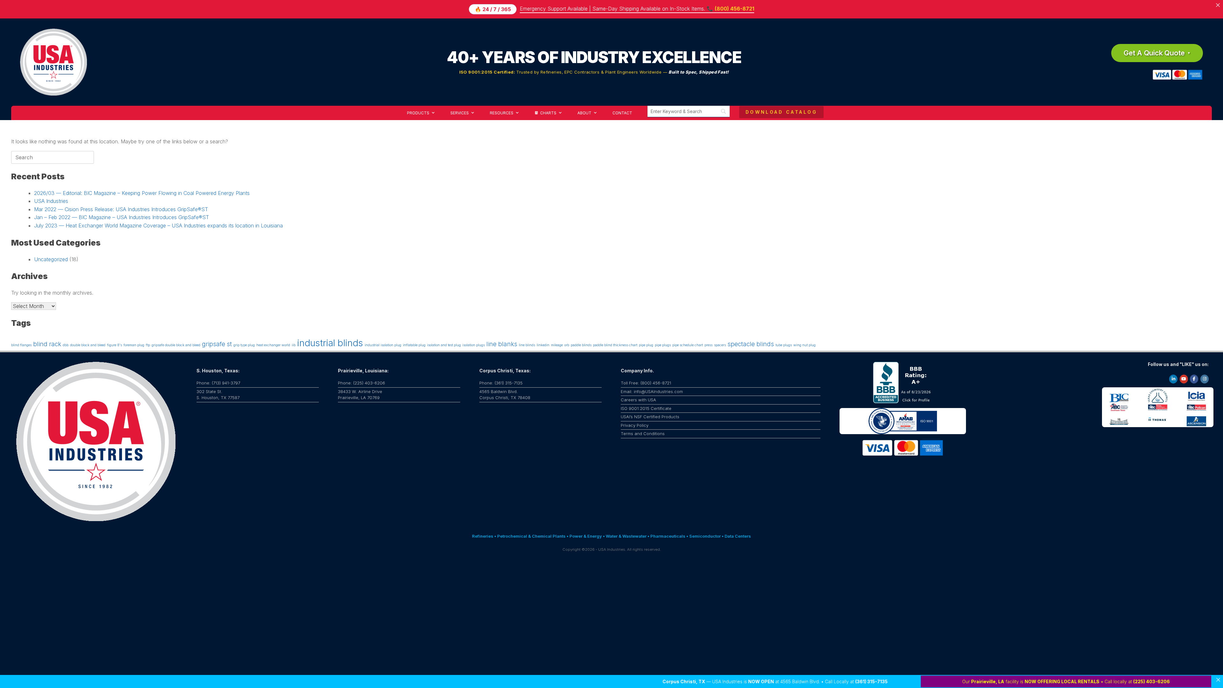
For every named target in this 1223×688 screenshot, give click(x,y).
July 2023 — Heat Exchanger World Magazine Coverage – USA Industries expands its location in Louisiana (158, 225)
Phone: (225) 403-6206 (361, 382)
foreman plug (134, 345)
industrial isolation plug (383, 345)
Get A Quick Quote (1154, 53)
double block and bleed (87, 345)
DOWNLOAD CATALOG (782, 112)
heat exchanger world (273, 345)
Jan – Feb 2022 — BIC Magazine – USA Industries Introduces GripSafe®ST (121, 217)
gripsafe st (217, 344)
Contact (622, 113)
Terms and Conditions (643, 433)
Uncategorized (51, 259)
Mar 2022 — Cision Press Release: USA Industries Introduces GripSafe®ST (121, 209)
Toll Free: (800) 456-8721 (646, 382)
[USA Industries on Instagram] (1204, 379)
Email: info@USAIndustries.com (652, 391)
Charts (548, 113)
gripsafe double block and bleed (176, 345)
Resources (501, 113)
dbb (65, 345)
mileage (557, 345)
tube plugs (784, 345)
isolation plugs (473, 345)
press (708, 345)
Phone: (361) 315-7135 (501, 382)
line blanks (501, 344)
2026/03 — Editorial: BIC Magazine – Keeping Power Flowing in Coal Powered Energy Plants (142, 193)
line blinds (527, 345)
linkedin (543, 345)
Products (418, 113)
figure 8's (114, 345)
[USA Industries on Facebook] (1194, 379)
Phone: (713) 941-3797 (218, 382)
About (584, 113)
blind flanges (21, 345)
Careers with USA (638, 399)
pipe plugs (663, 345)
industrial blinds (330, 342)
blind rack (47, 344)
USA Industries (51, 201)
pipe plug (646, 345)
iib (294, 345)
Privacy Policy (634, 425)
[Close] (1218, 679)
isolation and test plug (444, 345)
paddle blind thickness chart (615, 345)
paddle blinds (581, 345)
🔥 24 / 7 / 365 (493, 9)
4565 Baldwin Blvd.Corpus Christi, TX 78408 (504, 394)
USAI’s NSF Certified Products (650, 416)
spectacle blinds (750, 344)
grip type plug (244, 345)
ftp (148, 345)
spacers (720, 345)
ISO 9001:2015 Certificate (646, 408)
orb (566, 345)
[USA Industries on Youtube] (1184, 379)
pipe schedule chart (687, 345)
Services (459, 113)
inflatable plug (414, 345)
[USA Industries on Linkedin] (1173, 379)
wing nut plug (804, 345)
